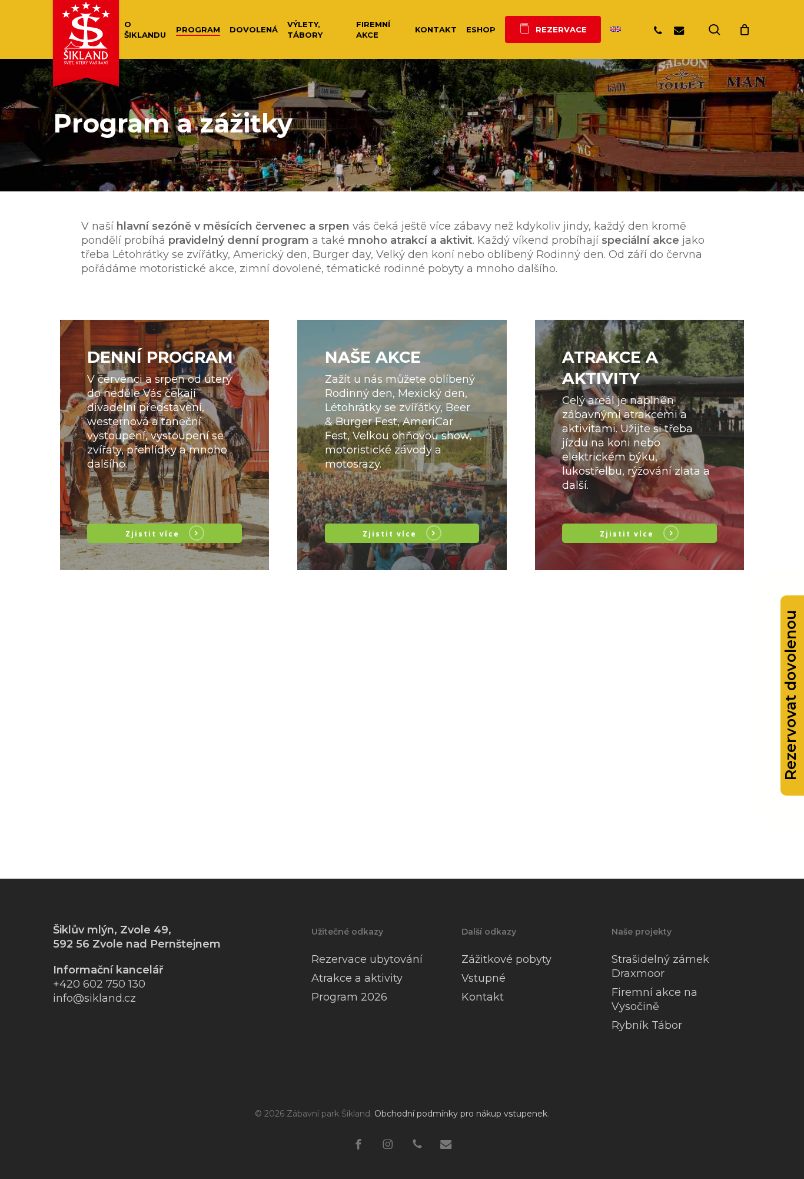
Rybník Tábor (647, 1025)
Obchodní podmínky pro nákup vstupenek (460, 1113)
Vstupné (483, 978)
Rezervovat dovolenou (790, 696)
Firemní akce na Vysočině (654, 999)
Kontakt (482, 997)
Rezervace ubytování (367, 959)
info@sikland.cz (94, 998)
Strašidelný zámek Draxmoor (660, 966)
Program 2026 (349, 997)
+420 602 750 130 (99, 984)
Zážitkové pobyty (506, 959)
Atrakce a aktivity (357, 978)
